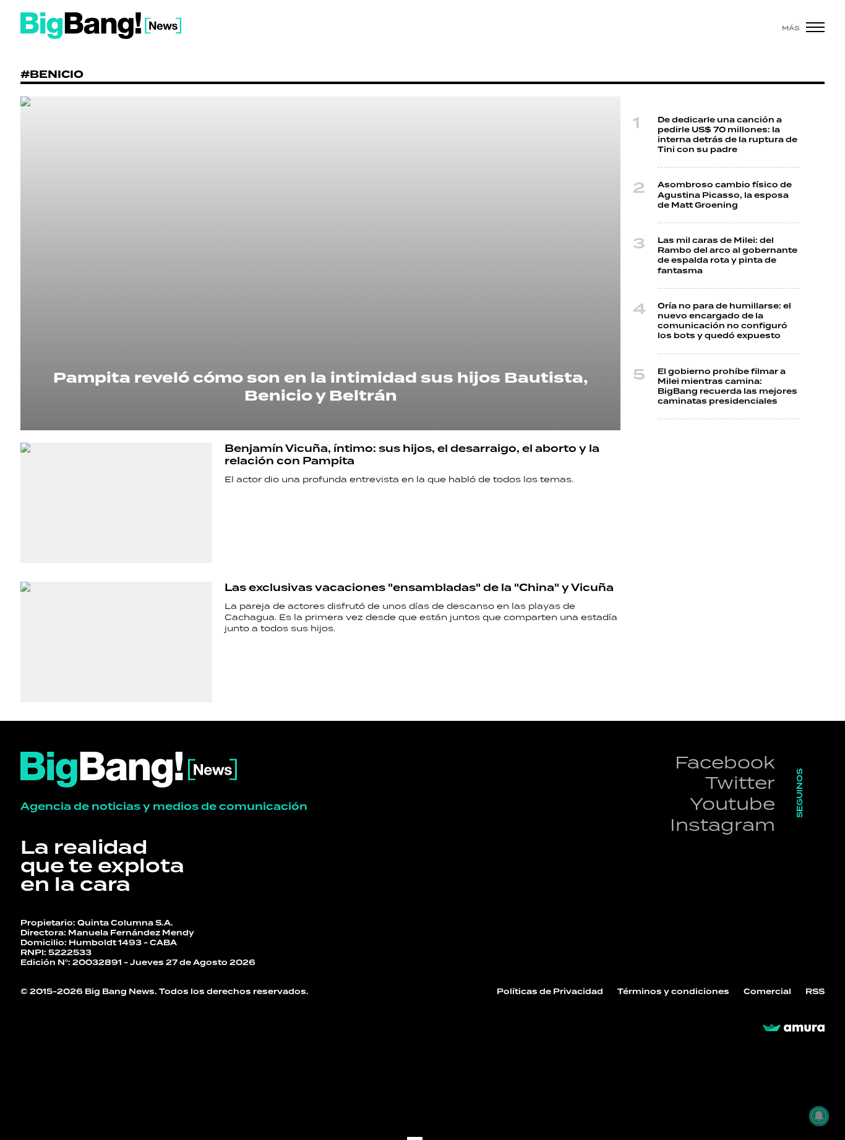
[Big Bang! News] (100, 25)
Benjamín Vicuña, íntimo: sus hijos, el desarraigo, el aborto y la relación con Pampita (412, 454)
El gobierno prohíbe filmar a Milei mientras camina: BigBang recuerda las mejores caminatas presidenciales (727, 386)
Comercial (767, 991)
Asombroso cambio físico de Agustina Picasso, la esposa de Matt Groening (725, 194)
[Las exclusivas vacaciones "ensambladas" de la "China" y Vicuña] (116, 642)
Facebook (725, 762)
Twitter (740, 782)
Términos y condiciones (673, 991)
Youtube (732, 803)
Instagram (722, 824)
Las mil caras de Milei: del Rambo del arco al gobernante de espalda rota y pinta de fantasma (727, 255)
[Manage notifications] (819, 1116)
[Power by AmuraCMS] (794, 1028)
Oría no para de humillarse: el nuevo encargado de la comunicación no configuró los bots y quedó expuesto (724, 321)
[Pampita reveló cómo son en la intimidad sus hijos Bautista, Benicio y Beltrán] (320, 263)
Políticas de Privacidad (550, 991)
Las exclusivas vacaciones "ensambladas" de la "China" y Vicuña (419, 588)
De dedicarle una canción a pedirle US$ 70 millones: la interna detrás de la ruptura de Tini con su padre (727, 135)
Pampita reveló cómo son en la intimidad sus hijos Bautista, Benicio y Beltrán (320, 387)
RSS (815, 991)
